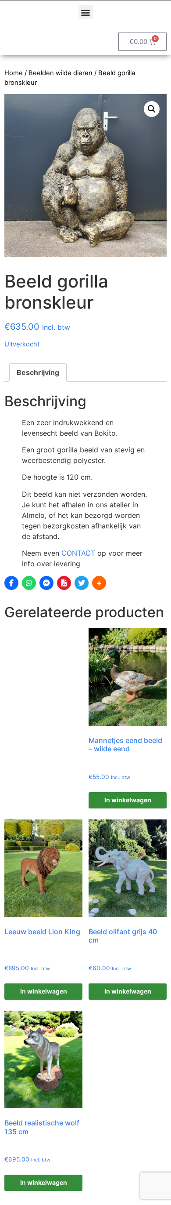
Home (13, 73)
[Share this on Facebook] (11, 583)
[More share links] (99, 583)
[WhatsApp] (29, 583)
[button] (85, 12)
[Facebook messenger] (46, 583)
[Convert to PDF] (64, 583)
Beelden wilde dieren (60, 73)
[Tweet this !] (82, 583)
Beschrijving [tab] (38, 372)
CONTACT (78, 553)
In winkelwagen (127, 800)
